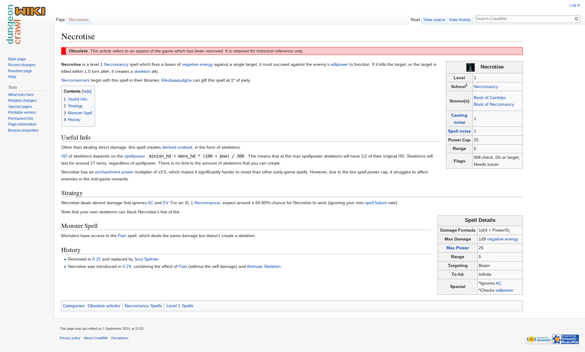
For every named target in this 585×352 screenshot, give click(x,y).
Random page (20, 71)
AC (499, 283)
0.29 (126, 266)
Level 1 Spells (179, 305)
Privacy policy (70, 338)
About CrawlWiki (96, 338)
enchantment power (114, 171)
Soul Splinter (146, 259)
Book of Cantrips (490, 97)
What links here (21, 95)
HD (64, 156)
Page (60, 19)
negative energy (502, 238)
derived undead (177, 147)
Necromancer (207, 202)
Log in (575, 5)
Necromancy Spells (143, 305)
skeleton (142, 71)
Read (415, 19)
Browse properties (23, 130)
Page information (22, 124)
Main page (17, 59)
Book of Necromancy (494, 104)
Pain (122, 235)
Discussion (78, 19)
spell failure (376, 202)
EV (165, 202)
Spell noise (459, 131)
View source (434, 19)
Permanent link (20, 118)
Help (12, 77)
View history (460, 19)
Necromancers (75, 80)
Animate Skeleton (264, 266)
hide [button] (86, 91)
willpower (504, 290)
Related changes (22, 100)
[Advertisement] (553, 121)
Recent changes (21, 65)
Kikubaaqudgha (176, 80)
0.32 (96, 259)
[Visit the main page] (26, 24)
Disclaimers (120, 338)
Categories (73, 305)
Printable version (22, 112)
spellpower (134, 156)
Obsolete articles (104, 305)
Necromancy (486, 86)
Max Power (457, 247)
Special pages (20, 107)
